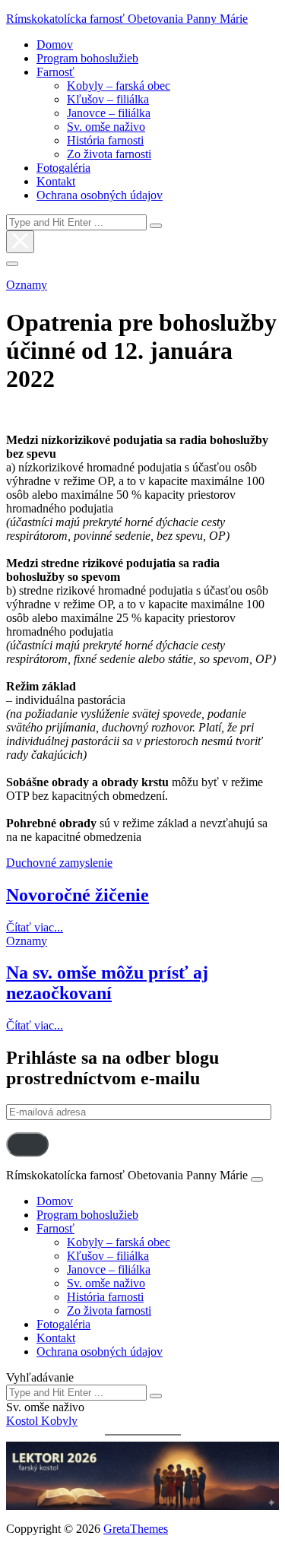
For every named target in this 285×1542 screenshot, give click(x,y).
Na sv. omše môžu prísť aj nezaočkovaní (107, 983)
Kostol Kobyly (42, 1420)
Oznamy (26, 284)
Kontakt (55, 181)
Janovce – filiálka (108, 112)
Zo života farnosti (109, 154)
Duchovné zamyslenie (59, 862)
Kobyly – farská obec (118, 85)
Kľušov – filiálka (108, 99)
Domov (54, 44)
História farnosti (105, 140)
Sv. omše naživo (106, 126)
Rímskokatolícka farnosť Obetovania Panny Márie (127, 18)
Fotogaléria (63, 167)
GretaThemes (135, 1528)
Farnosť (55, 71)
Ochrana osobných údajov (99, 195)
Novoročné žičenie (77, 895)
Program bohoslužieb (87, 58)
